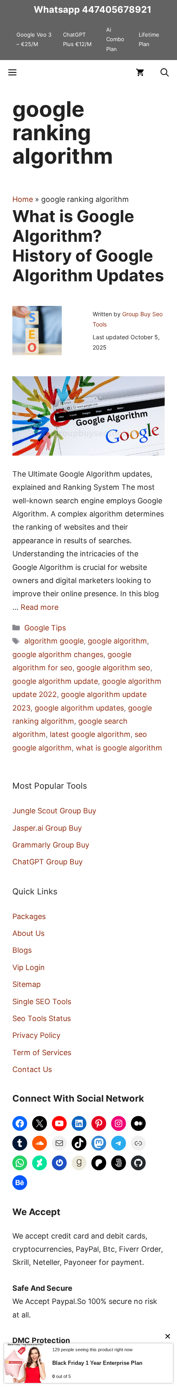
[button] (164, 72)
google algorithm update (55, 681)
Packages (29, 916)
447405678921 (116, 9)
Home (22, 199)
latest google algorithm (90, 734)
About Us (28, 933)
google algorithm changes (57, 654)
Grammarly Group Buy (50, 845)
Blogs (22, 950)
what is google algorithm (119, 747)
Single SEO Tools (41, 1001)
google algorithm (117, 641)
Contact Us (32, 1069)
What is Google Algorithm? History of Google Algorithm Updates (88, 245)
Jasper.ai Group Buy (47, 828)
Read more (39, 607)
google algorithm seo (113, 667)
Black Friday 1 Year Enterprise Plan (97, 1363)
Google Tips (45, 627)
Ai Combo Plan (115, 39)
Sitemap (26, 984)
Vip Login (28, 967)
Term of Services (41, 1052)
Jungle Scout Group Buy (54, 810)
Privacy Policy (36, 1035)
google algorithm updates (79, 708)
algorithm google (54, 641)
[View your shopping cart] (140, 72)
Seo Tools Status (41, 1018)
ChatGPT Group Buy (47, 861)
